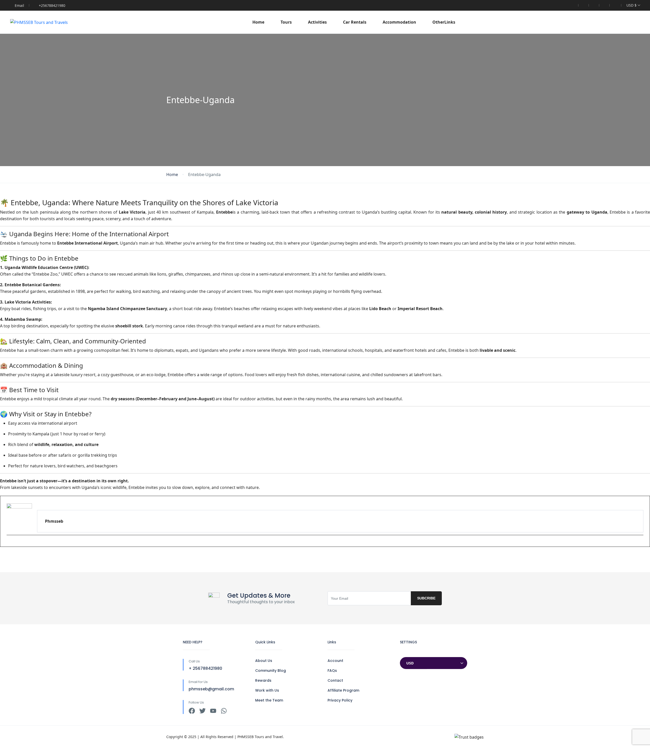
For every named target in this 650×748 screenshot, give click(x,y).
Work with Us (267, 690)
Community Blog (270, 670)
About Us (263, 660)
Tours (286, 22)
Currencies (410, 652)
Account (335, 660)
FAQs (332, 670)
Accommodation (399, 22)
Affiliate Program (343, 690)
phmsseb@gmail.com (211, 689)
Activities (317, 22)
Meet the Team (269, 700)
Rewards (263, 680)
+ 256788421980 (205, 668)
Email (19, 5)
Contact (335, 680)
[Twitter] (202, 711)
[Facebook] (192, 711)
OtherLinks (443, 22)
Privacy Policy (340, 700)
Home (258, 22)
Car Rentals (354, 22)
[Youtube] (9, 543)
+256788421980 (52, 5)
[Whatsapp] (224, 711)
